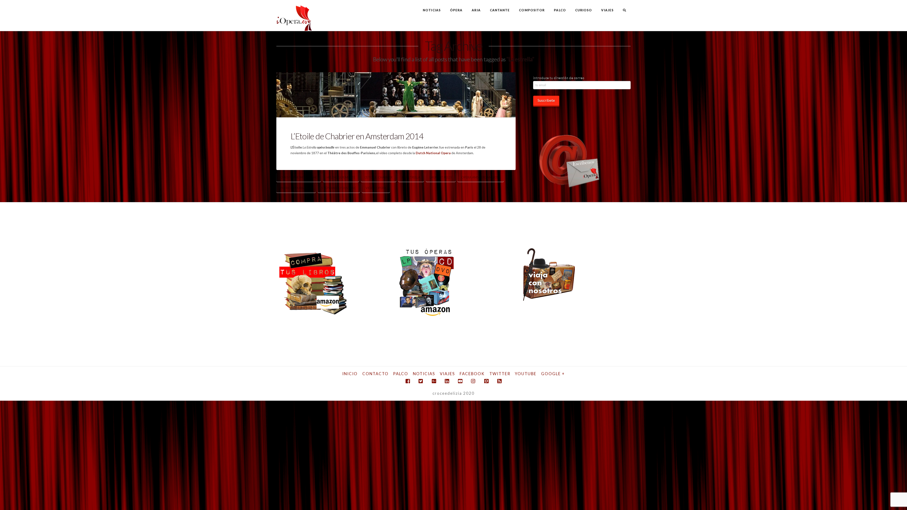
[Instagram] (473, 381)
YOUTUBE (525, 373)
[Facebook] (408, 381)
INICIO (350, 373)
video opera (376, 188)
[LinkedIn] (447, 381)
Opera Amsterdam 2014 (480, 177)
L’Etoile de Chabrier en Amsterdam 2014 (357, 136)
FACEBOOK (472, 373)
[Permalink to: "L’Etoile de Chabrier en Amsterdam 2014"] (396, 94)
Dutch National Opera (433, 153)
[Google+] (434, 381)
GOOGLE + (553, 373)
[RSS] (499, 381)
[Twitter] (421, 381)
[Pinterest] (486, 381)
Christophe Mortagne (298, 177)
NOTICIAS (424, 373)
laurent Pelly (441, 177)
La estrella (411, 177)
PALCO (400, 373)
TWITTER (499, 373)
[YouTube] (460, 381)
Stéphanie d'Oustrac (338, 188)
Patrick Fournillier (296, 188)
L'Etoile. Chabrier (379, 177)
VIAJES (447, 373)
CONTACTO (375, 373)
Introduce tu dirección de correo (558, 78)
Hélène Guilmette (341, 177)
